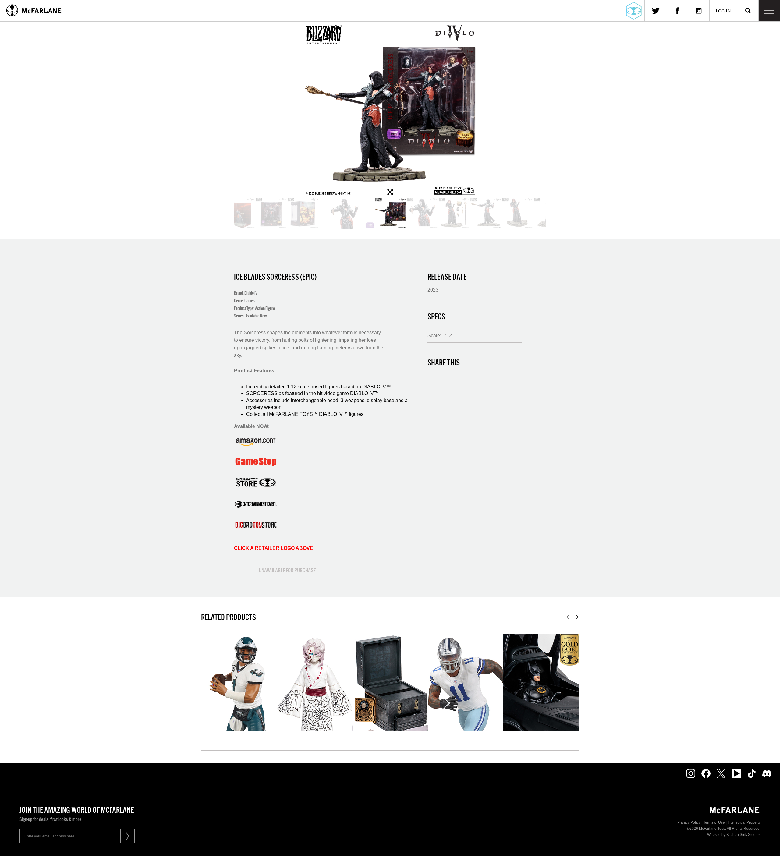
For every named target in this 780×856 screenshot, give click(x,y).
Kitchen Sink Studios (743, 835)
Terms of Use (714, 822)
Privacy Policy (688, 822)
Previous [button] (568, 617)
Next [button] (577, 617)
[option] (390, 109)
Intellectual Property (744, 822)
